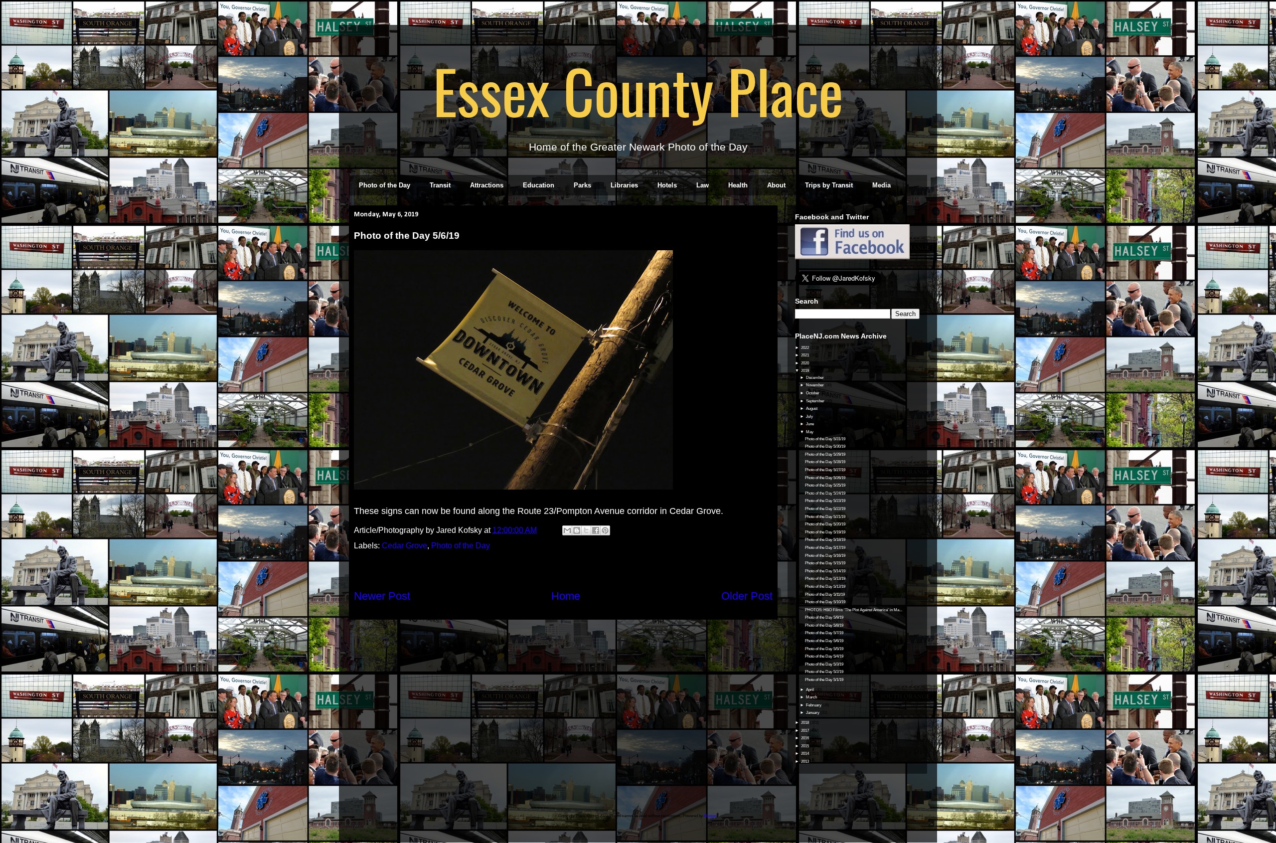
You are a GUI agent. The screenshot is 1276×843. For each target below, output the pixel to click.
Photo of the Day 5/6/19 (824, 641)
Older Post (747, 596)
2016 (805, 738)
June (810, 424)
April (810, 689)
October (813, 393)
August (812, 408)
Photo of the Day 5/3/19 (824, 664)
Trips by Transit (829, 185)
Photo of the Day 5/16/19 (825, 555)
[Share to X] (586, 530)
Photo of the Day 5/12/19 (825, 586)
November (815, 385)
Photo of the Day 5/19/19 (825, 532)
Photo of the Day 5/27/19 (825, 470)
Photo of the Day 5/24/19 (825, 493)
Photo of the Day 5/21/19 (825, 516)
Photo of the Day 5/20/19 (825, 524)
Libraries (624, 185)
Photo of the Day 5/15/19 (825, 563)
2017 (805, 730)
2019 (805, 370)
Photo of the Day (384, 185)
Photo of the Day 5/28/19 (825, 462)
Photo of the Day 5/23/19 (825, 501)
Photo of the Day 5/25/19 (825, 485)
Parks (582, 185)
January (813, 712)
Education (538, 185)
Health (738, 185)
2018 (805, 722)
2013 (805, 761)
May (810, 432)
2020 (805, 363)
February (814, 705)
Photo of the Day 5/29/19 (825, 454)
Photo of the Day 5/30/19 (825, 446)
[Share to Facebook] (596, 530)
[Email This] (567, 530)
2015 (805, 746)
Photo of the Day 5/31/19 (825, 439)
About (776, 185)
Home (565, 596)
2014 (805, 753)
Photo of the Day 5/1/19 (824, 679)
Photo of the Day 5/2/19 (824, 672)
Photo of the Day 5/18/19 (825, 539)
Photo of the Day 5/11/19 (825, 594)
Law (702, 185)
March (812, 697)
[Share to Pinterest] (605, 530)
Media (881, 185)
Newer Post (382, 596)
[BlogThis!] (577, 530)
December (815, 377)
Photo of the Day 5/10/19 (825, 602)
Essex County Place (638, 90)
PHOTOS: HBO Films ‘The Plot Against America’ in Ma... (853, 610)
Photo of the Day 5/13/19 (825, 578)
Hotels (667, 185)
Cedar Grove (404, 545)
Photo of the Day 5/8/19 (824, 625)
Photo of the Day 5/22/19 (825, 508)
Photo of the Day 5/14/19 (825, 571)
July (810, 416)
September (815, 401)
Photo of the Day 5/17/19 (825, 547)
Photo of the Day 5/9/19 (824, 617)
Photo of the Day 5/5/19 (824, 649)
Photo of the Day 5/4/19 (824, 656)
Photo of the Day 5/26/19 (825, 478)
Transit (440, 185)
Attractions (486, 185)
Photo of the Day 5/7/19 (824, 633)
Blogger (710, 816)
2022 (805, 347)
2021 (805, 355)
